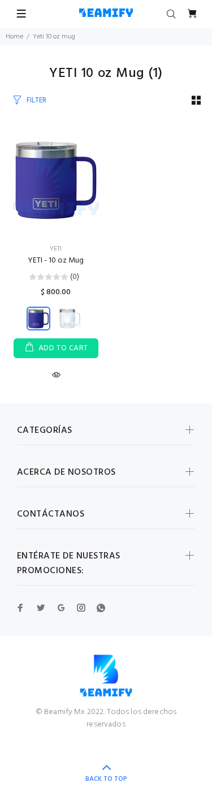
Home (14, 36)
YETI (56, 249)
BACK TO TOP (106, 779)
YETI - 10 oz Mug (56, 260)
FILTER (36, 100)
